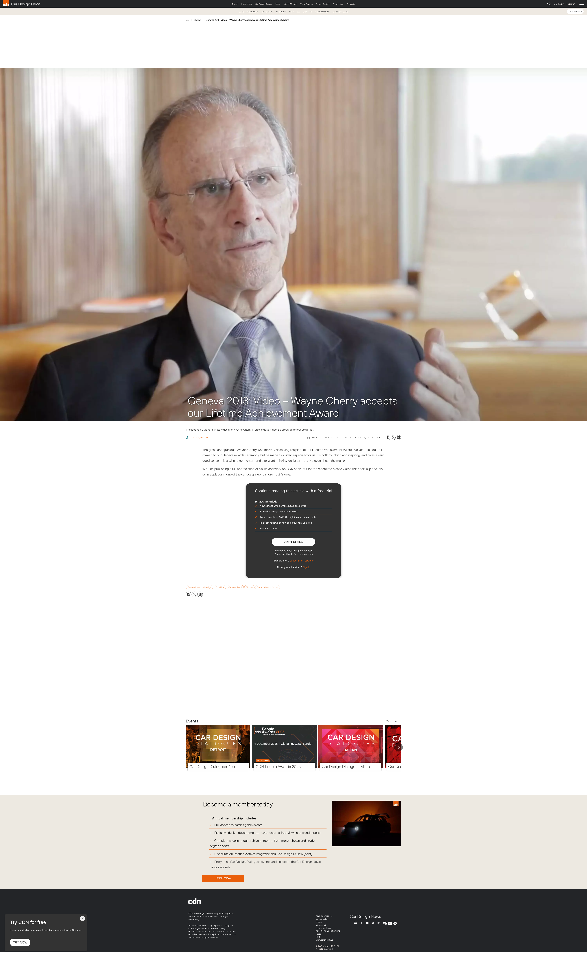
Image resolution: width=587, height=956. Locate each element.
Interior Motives (290, 4)
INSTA (379, 923)
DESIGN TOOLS (323, 11)
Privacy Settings (323, 928)
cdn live (220, 587)
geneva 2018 (235, 587)
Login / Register (566, 3)
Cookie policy (322, 919)
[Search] (549, 4)
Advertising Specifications (328, 930)
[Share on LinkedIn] (398, 437)
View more (391, 720)
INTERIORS (281, 11)
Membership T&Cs (324, 939)
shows (249, 587)
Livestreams (246, 4)
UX (298, 11)
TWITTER (373, 923)
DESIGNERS (252, 11)
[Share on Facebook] (388, 437)
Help (318, 936)
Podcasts (351, 4)
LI (356, 923)
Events (235, 4)
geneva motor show (267, 587)
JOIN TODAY (223, 878)
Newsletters (338, 4)
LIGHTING (307, 11)
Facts (318, 933)
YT (368, 923)
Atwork (329, 948)
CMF (291, 11)
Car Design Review (263, 4)
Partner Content (323, 4)
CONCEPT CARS (340, 11)
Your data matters (324, 915)
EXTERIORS (267, 11)
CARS (241, 11)
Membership (575, 11)
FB (362, 923)
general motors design (199, 587)
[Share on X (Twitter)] (393, 437)
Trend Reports (306, 4)
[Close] (82, 918)
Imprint (319, 922)
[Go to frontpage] (21, 3)
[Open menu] (581, 3)
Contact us (321, 924)
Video (277, 4)
